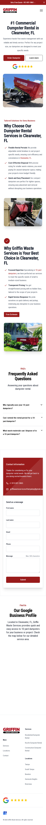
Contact (5, 756)
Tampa (27, 764)
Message (9, 556)
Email (8, 532)
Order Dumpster (13, 58)
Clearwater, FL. (26, 158)
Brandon (28, 774)
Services (6, 746)
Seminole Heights (31, 779)
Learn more (34, 58)
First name (10, 508)
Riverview (28, 784)
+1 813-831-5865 (16, 483)
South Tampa (29, 769)
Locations (6, 751)
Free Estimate (11, 314)
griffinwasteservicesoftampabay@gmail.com (27, 489)
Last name (9, 520)
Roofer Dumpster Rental (33, 743)
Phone (8, 544)
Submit (23, 580)
